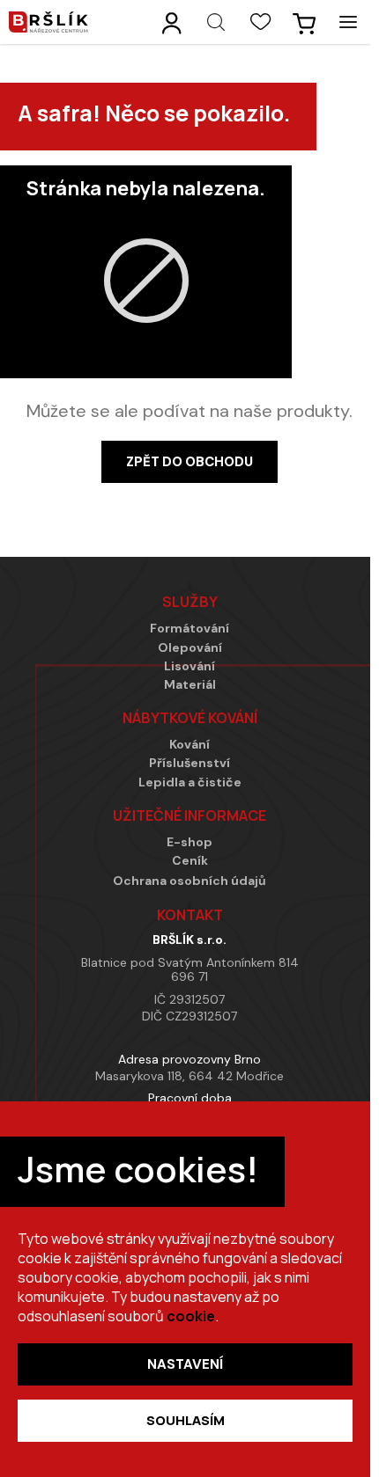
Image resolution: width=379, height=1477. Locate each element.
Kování (189, 744)
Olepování (190, 647)
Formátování (189, 628)
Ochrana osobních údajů (189, 881)
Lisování (189, 666)
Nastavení (185, 1364)
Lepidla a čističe (190, 782)
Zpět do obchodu (189, 462)
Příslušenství (189, 763)
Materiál (190, 684)
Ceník (190, 860)
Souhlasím (185, 1420)
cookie (191, 1316)
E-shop (189, 842)
